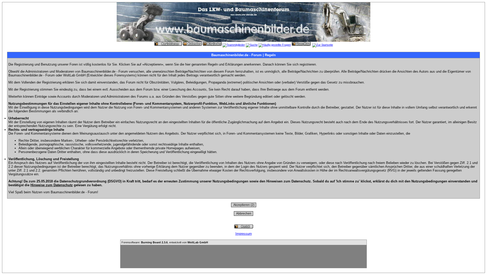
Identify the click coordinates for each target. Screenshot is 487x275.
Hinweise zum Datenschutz (51, 185)
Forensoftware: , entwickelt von (164, 242)
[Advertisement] (243, 256)
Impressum (243, 234)
